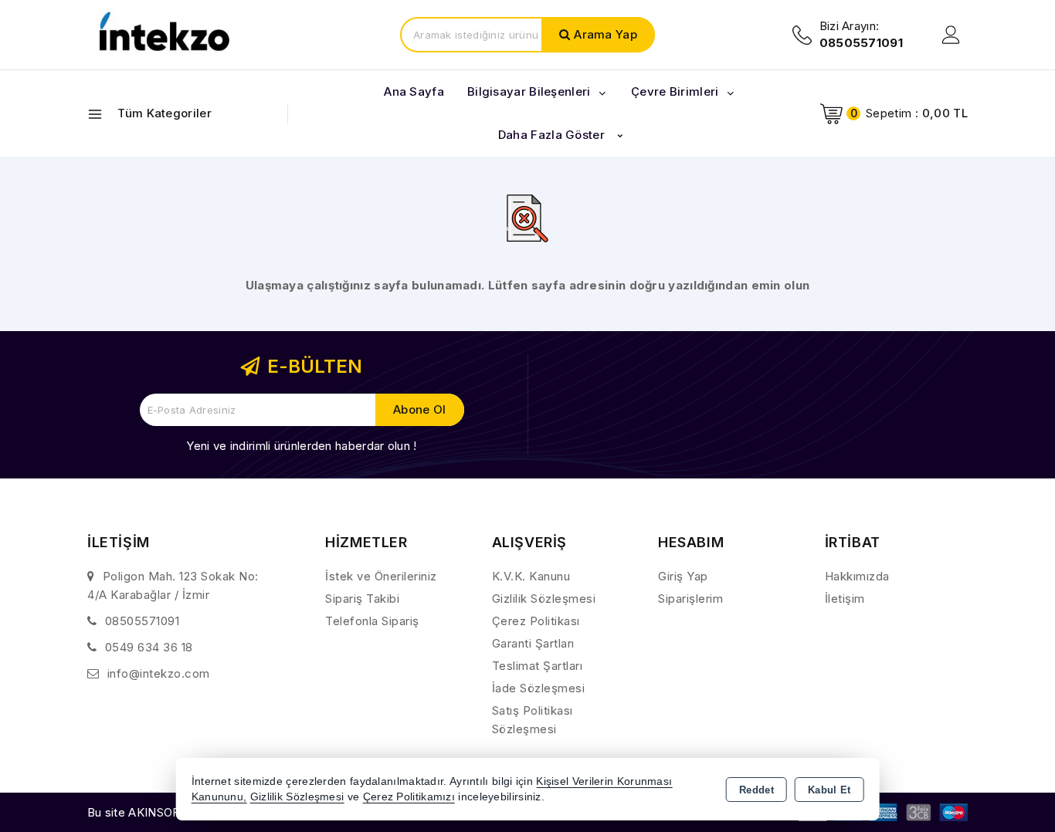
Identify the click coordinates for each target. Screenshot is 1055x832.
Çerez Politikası (536, 621)
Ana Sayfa (414, 91)
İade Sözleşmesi (538, 688)
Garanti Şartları (533, 643)
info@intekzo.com (158, 673)
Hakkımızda (857, 576)
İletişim (845, 598)
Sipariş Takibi (362, 598)
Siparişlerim (690, 598)
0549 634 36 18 (149, 647)
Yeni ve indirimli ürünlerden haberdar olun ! (301, 445)
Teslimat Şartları (537, 665)
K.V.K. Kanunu (531, 576)
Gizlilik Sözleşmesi (544, 598)
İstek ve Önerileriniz (381, 576)
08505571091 (142, 621)
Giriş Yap (683, 576)
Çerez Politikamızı (409, 797)
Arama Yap (605, 34)
